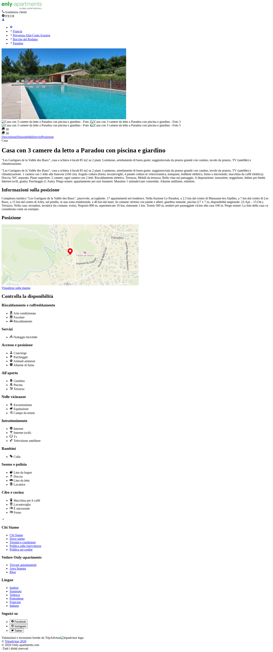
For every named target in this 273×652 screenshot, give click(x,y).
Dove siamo (17, 538)
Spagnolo (16, 591)
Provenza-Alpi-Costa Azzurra (31, 35)
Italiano (14, 605)
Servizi (37, 137)
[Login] (3, 20)
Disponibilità (25, 137)
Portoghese (17, 598)
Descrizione (9, 137)
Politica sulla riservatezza (25, 546)
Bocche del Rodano (25, 39)
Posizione (48, 137)
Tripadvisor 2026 (15, 641)
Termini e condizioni (23, 542)
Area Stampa (18, 568)
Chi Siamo (16, 535)
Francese (15, 602)
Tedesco (15, 595)
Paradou (18, 43)
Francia (17, 31)
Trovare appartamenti (23, 565)
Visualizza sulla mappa (16, 288)
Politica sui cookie (21, 549)
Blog (13, 572)
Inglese (14, 587)
